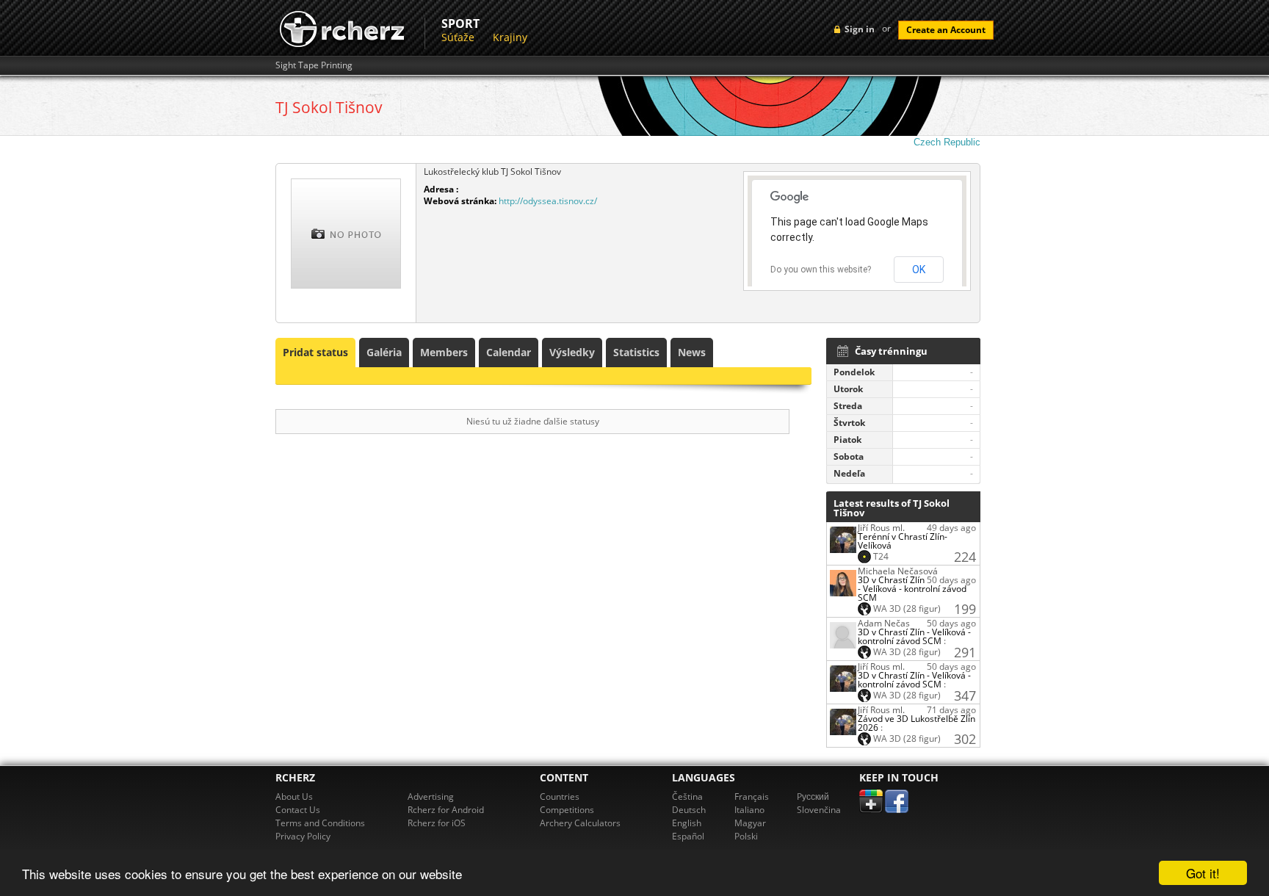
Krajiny (510, 37)
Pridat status (315, 352)
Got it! (1203, 873)
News (692, 352)
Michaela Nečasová (898, 571)
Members (444, 352)
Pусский (813, 796)
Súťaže (457, 37)
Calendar (508, 352)
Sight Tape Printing (313, 65)
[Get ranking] (843, 538)
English (686, 823)
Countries (559, 796)
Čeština (687, 796)
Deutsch (689, 809)
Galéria (384, 352)
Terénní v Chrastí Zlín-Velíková (902, 541)
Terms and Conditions (320, 823)
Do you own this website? (820, 269)
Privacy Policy (302, 836)
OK (918, 269)
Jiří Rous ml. (881, 527)
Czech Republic (947, 142)
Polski (746, 836)
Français (751, 796)
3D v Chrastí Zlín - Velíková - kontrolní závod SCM (912, 589)
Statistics (636, 352)
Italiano (749, 809)
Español (688, 836)
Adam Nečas (884, 623)
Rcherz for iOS (437, 823)
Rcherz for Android (446, 809)
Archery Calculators (580, 823)
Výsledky (572, 352)
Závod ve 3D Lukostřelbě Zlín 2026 (916, 723)
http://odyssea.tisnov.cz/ (548, 201)
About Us (294, 796)
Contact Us (297, 809)
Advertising (431, 796)
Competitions (567, 809)
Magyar (750, 823)
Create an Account (946, 30)
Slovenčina (819, 809)
